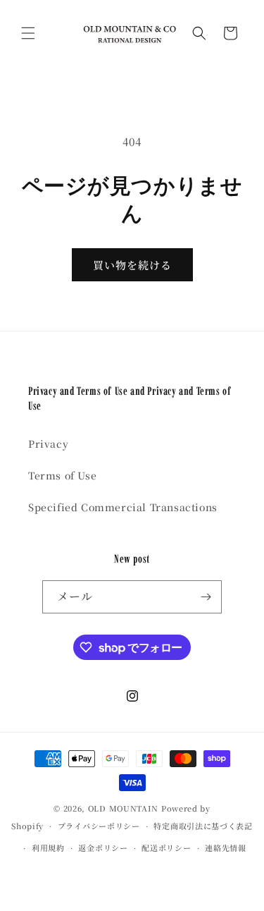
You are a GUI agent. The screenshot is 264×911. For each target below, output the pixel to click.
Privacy (48, 443)
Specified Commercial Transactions (123, 507)
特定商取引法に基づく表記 (202, 825)
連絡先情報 (225, 847)
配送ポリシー (166, 847)
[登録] (205, 596)
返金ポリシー (102, 847)
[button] (28, 33)
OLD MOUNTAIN (123, 808)
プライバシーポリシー (99, 825)
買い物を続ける (132, 264)
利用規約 (48, 847)
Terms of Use (62, 475)
